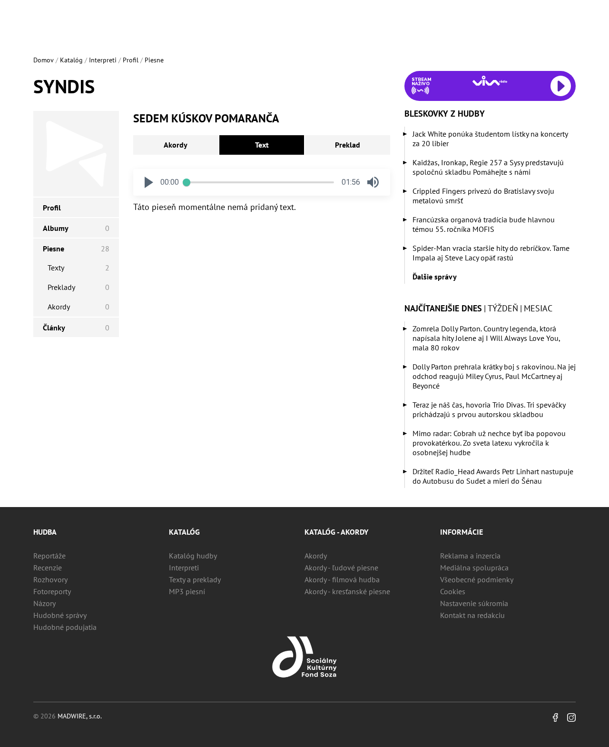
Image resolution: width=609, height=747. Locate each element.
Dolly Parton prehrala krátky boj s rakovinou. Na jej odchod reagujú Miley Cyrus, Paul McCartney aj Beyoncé (494, 376)
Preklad (347, 144)
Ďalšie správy (435, 276)
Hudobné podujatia (65, 627)
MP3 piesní (187, 591)
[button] (149, 182)
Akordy (175, 144)
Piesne (154, 60)
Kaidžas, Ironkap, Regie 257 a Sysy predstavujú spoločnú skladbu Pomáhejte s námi (488, 167)
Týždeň (503, 308)
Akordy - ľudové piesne (341, 567)
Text (262, 144)
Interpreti (103, 60)
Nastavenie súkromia (474, 603)
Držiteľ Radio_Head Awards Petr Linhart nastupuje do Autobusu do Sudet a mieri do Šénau (493, 476)
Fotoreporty (52, 591)
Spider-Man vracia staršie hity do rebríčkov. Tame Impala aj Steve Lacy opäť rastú (491, 252)
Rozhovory (50, 579)
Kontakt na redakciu (472, 615)
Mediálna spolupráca (474, 567)
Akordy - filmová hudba (342, 579)
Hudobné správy (60, 615)
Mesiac (538, 308)
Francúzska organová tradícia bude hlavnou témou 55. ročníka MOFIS (484, 224)
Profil (130, 60)
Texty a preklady (195, 579)
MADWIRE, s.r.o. (80, 716)
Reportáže (49, 555)
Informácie (461, 532)
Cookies (452, 591)
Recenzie (47, 567)
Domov (43, 60)
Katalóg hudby (193, 555)
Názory (44, 603)
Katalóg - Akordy (336, 532)
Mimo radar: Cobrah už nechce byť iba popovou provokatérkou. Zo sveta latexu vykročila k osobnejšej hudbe (489, 442)
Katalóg (71, 60)
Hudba (45, 532)
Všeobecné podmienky (476, 579)
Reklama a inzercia (470, 555)
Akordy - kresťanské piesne (347, 591)
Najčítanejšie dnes (443, 308)
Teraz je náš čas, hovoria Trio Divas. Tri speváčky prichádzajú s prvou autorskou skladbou (489, 409)
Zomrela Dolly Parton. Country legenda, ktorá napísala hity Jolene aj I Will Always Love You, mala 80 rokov (486, 338)
